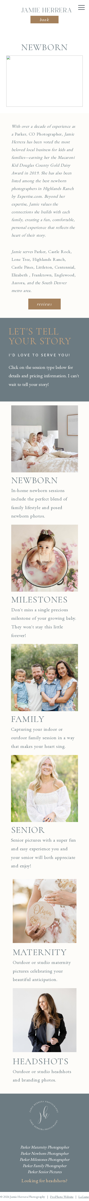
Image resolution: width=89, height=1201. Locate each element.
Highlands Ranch (48, 259)
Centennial (64, 267)
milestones (39, 599)
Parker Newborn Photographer (44, 1153)
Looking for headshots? (44, 1180)
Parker (40, 251)
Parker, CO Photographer (38, 134)
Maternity (40, 952)
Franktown (42, 275)
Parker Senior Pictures (45, 1171)
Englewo (62, 275)
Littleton (44, 267)
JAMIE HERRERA (46, 10)
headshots (41, 1061)
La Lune (83, 1197)
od (72, 275)
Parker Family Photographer (44, 1165)
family (27, 719)
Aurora (17, 282)
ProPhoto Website (61, 1197)
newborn (34, 480)
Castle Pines (22, 267)
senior (28, 829)
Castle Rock (59, 251)
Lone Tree (20, 259)
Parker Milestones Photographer (44, 1159)
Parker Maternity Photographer (44, 1147)
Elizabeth (19, 275)
